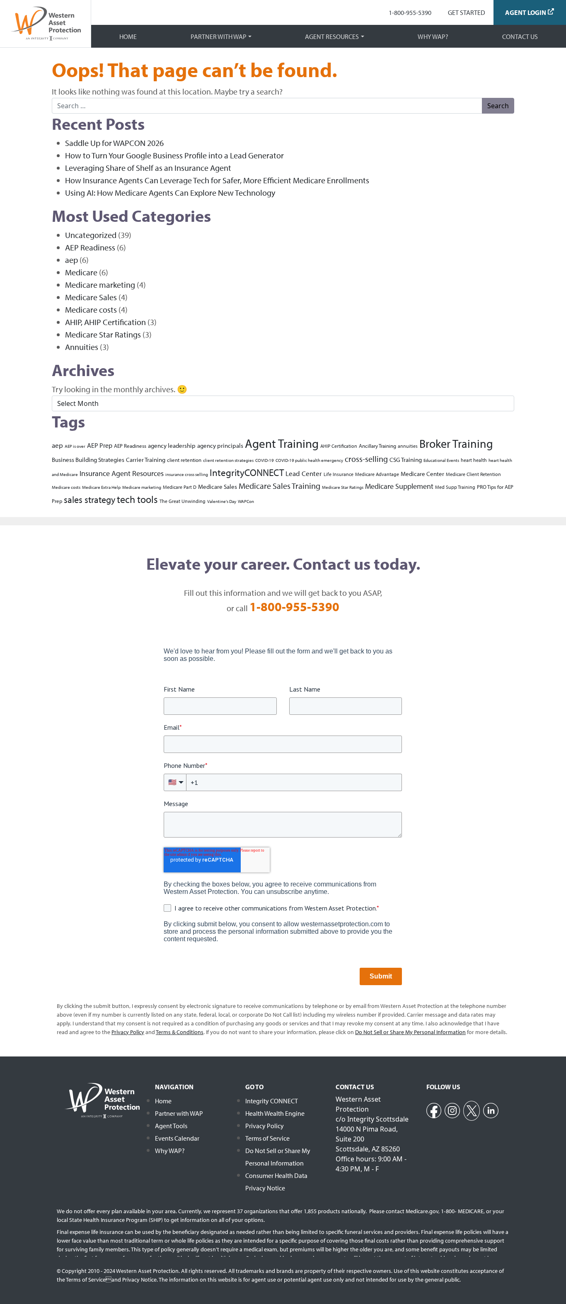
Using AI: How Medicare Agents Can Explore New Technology (170, 192)
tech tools (137, 499)
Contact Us (520, 36)
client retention (184, 459)
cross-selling (366, 459)
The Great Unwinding (183, 501)
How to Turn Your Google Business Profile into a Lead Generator (174, 155)
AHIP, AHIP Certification (105, 322)
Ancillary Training (377, 445)
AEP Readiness (90, 247)
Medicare (81, 272)
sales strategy (89, 499)
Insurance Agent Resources (122, 473)
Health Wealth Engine (275, 1113)
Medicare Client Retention (473, 474)
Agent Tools (171, 1126)
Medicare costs (91, 309)
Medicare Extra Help (101, 487)
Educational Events (441, 460)
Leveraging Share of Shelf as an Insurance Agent (148, 168)
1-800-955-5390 (410, 12)
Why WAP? (433, 36)
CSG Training (405, 460)
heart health (474, 460)
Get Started (466, 12)
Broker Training (456, 443)
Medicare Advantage (377, 474)
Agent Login (525, 12)
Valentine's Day (221, 501)
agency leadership (172, 445)
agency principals (220, 445)
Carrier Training (145, 460)
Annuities (81, 347)
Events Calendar (177, 1138)
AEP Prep (99, 445)
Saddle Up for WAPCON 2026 (114, 143)
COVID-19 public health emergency (309, 460)
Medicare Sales (91, 297)
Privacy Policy (264, 1126)
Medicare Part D (179, 487)
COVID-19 (264, 460)
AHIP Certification (338, 446)
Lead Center (303, 473)
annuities (408, 446)
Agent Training (282, 443)
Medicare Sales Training (279, 486)
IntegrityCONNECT (247, 472)
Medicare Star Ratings (103, 334)
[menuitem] (410, 12)
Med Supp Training (455, 487)
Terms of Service (267, 1138)
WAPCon (246, 501)
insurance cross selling (186, 474)
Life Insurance (338, 474)
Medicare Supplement (399, 486)
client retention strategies (228, 460)
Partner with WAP (219, 36)
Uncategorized (90, 235)
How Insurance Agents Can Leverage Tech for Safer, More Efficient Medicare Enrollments (217, 180)
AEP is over (75, 446)
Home (128, 36)
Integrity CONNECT (271, 1101)
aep (71, 260)
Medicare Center (422, 473)
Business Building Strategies (88, 460)
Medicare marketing (100, 284)
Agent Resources (332, 36)
